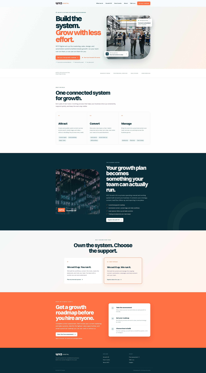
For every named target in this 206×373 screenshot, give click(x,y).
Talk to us (132, 3)
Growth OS (109, 3)
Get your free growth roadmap (66, 57)
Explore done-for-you (113, 279)
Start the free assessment (65, 334)
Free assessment (133, 357)
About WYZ (106, 362)
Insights (131, 362)
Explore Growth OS (114, 220)
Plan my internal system (74, 279)
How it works (118, 3)
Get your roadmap (144, 3)
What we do (99, 3)
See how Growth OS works (92, 57)
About (126, 3)
